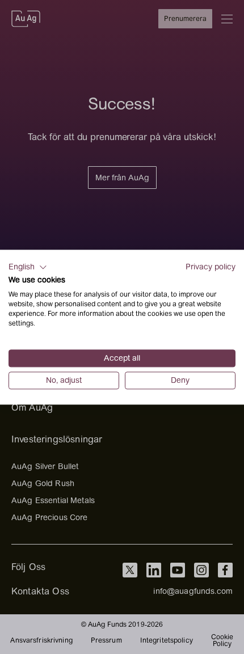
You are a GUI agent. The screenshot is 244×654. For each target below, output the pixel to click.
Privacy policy (210, 266)
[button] (28, 267)
